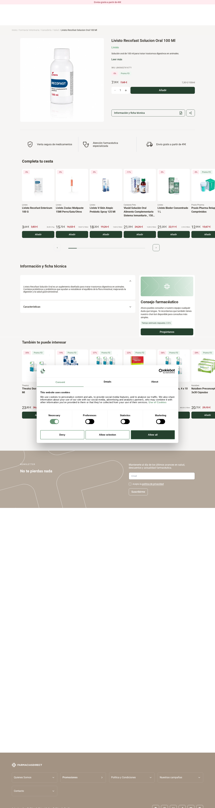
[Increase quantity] (125, 90)
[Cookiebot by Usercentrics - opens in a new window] (161, 371)
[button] (83, 777)
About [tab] (154, 381)
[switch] (89, 421)
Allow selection (107, 434)
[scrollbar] (106, 248)
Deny (62, 434)
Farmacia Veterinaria (29, 30)
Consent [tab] (60, 382)
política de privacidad (153, 484)
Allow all (153, 434)
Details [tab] (107, 381)
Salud (56, 30)
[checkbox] (130, 484)
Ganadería (46, 30)
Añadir (38, 234)
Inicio (14, 30)
